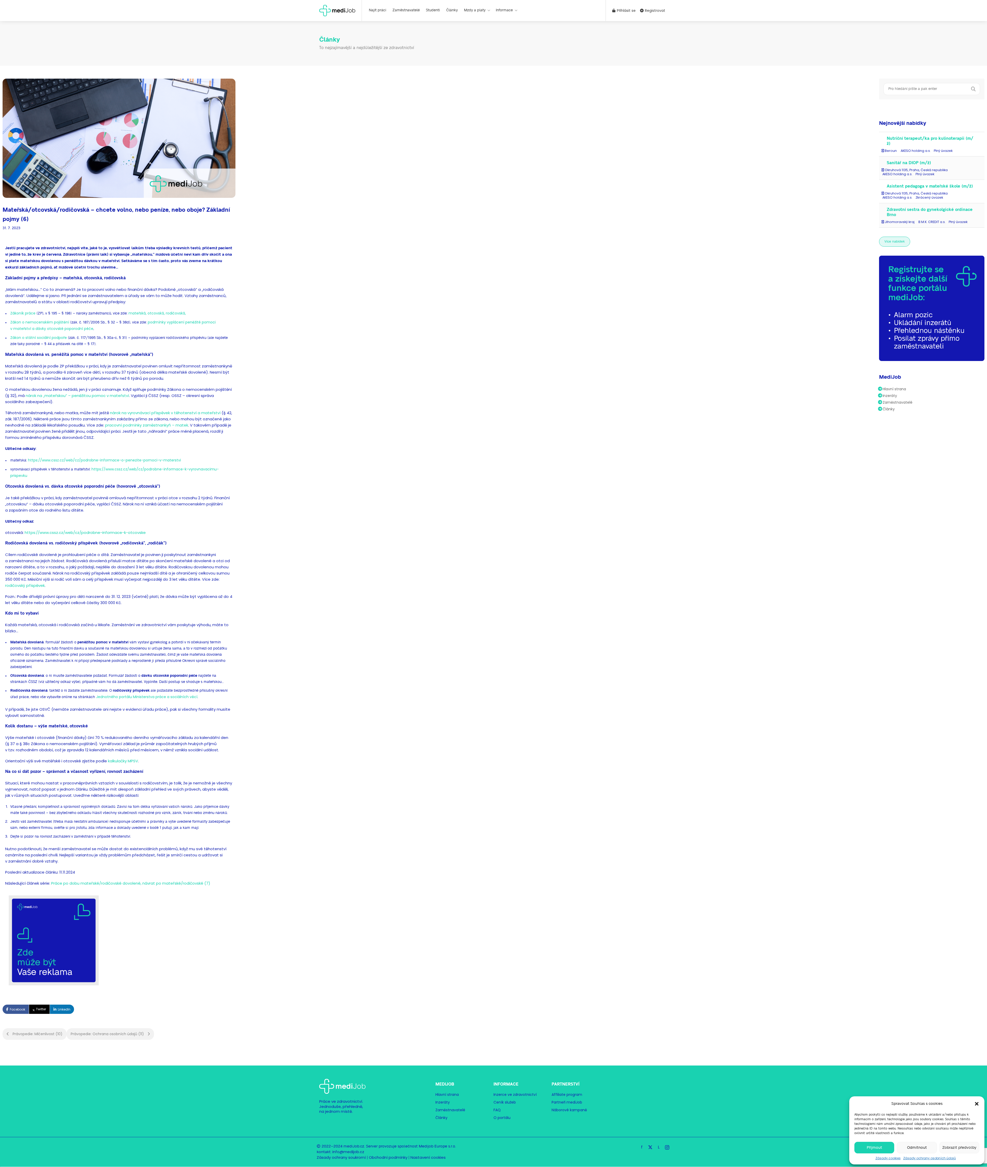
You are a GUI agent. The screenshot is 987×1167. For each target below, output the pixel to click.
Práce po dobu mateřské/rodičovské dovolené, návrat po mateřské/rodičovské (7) (130, 883)
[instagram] (667, 1147)
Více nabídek (894, 241)
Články (452, 10)
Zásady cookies (888, 1158)
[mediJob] (337, 10)
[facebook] (641, 1147)
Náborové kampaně (569, 1110)
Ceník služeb (505, 1102)
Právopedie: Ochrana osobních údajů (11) (108, 1033)
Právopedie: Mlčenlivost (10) (37, 1033)
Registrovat (654, 10)
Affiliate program (567, 1094)
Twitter (41, 1009)
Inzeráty (890, 395)
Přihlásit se (626, 10)
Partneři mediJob (567, 1102)
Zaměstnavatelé (406, 10)
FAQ (497, 1110)
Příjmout (874, 1148)
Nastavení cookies (428, 1157)
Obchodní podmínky (388, 1157)
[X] (650, 1147)
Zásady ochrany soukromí (341, 1157)
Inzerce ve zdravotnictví (515, 1094)
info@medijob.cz (348, 1151)
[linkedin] (658, 1147)
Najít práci (377, 10)
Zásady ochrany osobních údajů (929, 1158)
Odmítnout (917, 1148)
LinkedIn (64, 1009)
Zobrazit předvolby (959, 1148)
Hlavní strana (894, 389)
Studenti (433, 10)
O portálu (502, 1117)
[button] (976, 1103)
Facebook (17, 1009)
